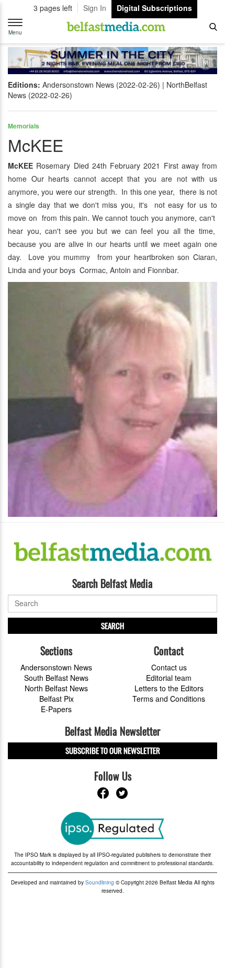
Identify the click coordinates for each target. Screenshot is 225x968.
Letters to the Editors (169, 688)
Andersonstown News (56, 667)
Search (112, 625)
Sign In (94, 8)
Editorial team (169, 677)
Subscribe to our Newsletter (112, 750)
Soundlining (99, 882)
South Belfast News (56, 677)
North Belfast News (56, 688)
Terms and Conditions (168, 698)
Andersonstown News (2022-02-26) (101, 84)
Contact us (169, 667)
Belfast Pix (56, 698)
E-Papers (56, 709)
